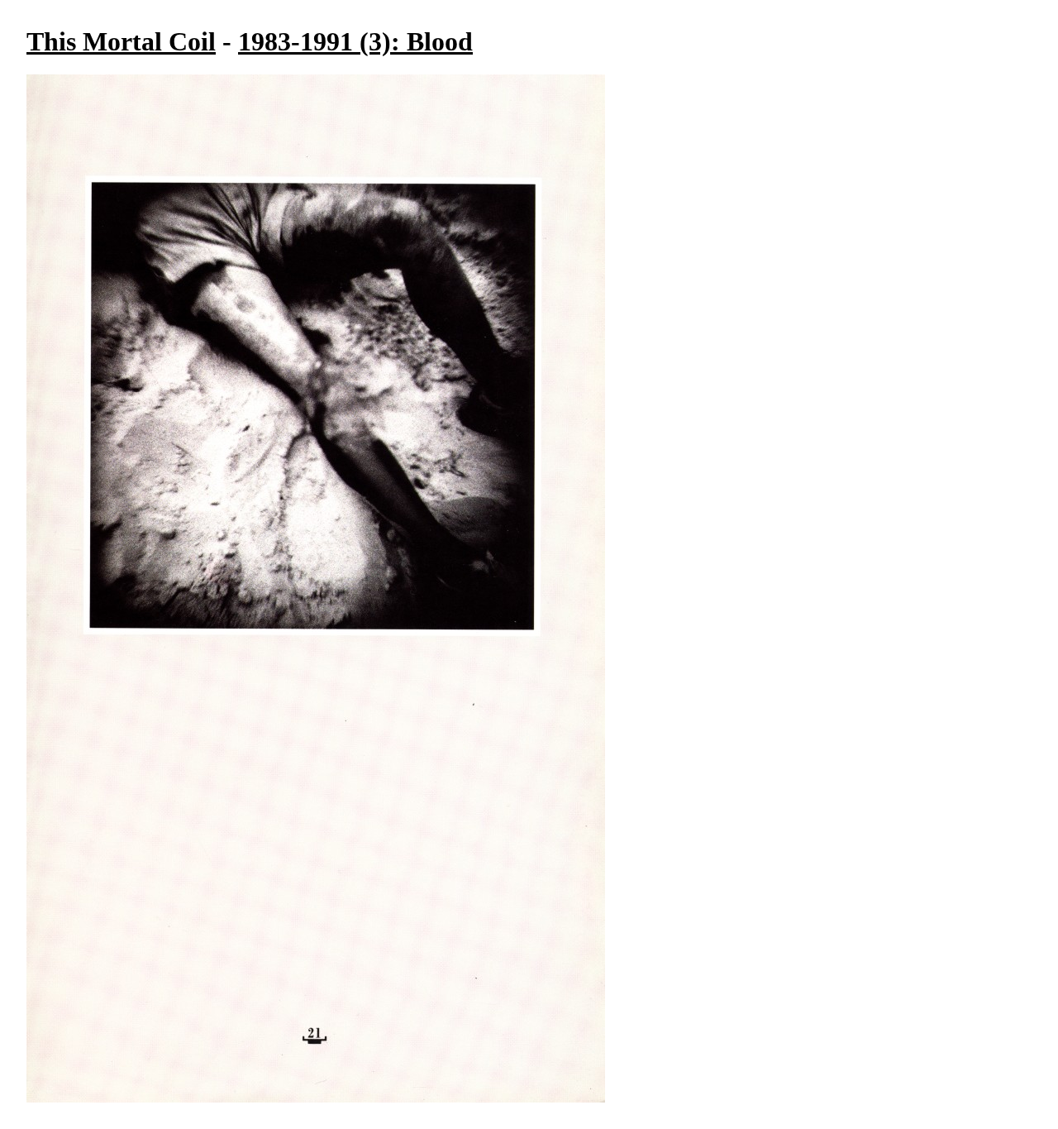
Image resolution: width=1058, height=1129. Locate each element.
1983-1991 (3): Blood (355, 41)
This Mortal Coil (121, 41)
